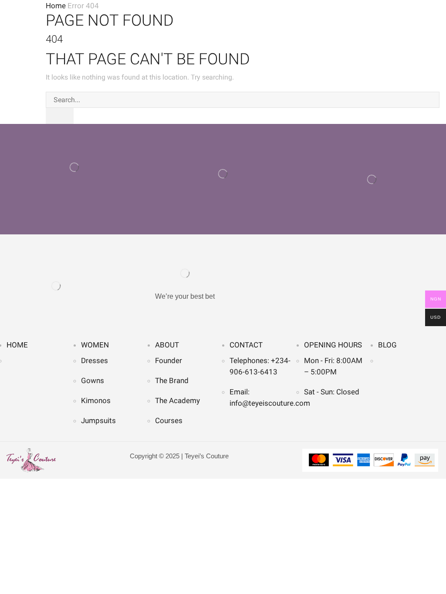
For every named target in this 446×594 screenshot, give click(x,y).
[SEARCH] (60, 116)
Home (56, 5)
